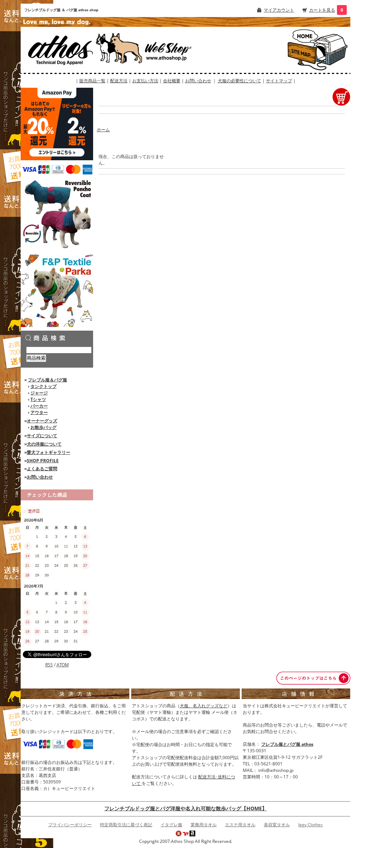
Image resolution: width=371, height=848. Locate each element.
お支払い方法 (145, 81)
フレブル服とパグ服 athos (287, 744)
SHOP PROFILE (43, 461)
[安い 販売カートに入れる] (341, 96)
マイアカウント (279, 10)
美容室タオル (277, 825)
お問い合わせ (198, 81)
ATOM (63, 665)
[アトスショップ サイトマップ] (303, 54)
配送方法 (119, 81)
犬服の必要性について (239, 81)
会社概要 (171, 81)
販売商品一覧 (92, 81)
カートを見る (322, 10)
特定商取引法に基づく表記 (126, 825)
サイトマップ (279, 81)
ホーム (103, 130)
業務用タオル (204, 825)
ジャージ (39, 393)
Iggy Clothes (310, 825)
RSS (49, 665)
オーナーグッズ (42, 421)
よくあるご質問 (42, 469)
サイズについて (42, 436)
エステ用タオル (240, 825)
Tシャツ (38, 399)
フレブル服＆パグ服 (47, 380)
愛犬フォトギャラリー (48, 452)
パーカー (39, 406)
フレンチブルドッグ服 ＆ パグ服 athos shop (61, 9)
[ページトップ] (313, 678)
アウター (39, 412)
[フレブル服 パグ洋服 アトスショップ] (303, 36)
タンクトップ (43, 386)
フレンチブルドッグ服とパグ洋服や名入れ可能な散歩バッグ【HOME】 (185, 808)
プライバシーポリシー (70, 825)
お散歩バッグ (43, 427)
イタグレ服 (171, 825)
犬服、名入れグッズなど (204, 706)
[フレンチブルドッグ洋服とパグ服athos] (82, 49)
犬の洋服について (44, 444)
